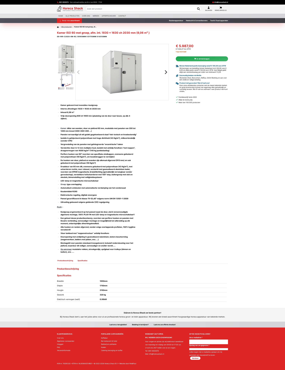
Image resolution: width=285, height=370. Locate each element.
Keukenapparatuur (176, 20)
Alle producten (72, 16)
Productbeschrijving (65, 260)
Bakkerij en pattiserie (108, 344)
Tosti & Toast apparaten (219, 20)
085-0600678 (64, 2)
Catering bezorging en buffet (111, 350)
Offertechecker (109, 16)
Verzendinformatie (63, 350)
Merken (96, 16)
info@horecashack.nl (221, 2)
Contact (122, 16)
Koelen (103, 347)
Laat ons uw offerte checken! (165, 325)
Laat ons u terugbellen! (118, 325)
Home (60, 16)
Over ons (86, 16)
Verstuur (195, 358)
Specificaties (82, 260)
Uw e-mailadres (196, 337)
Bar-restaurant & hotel (109, 341)
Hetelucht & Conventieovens (197, 20)
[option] (122, 72)
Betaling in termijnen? (140, 325)
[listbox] (122, 72)
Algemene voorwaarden (65, 341)
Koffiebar (104, 338)
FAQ (58, 347)
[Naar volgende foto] (163, 72)
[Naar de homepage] (70, 9)
